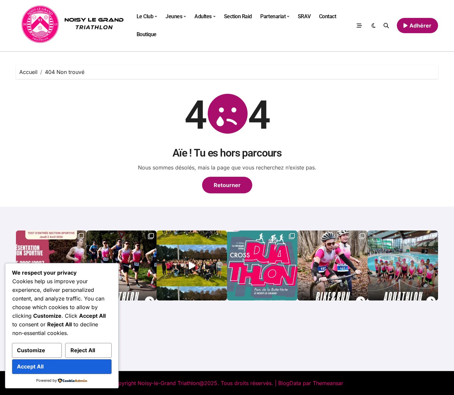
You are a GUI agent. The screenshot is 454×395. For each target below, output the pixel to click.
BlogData (289, 383)
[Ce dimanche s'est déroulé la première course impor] (121, 265)
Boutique (147, 34)
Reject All (82, 350)
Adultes (203, 16)
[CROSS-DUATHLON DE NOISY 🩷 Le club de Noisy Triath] (262, 265)
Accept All (30, 366)
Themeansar (328, 383)
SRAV (304, 16)
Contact (327, 16)
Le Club (145, 16)
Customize (31, 350)
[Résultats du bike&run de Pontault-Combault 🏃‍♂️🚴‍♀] (332, 265)
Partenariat (272, 16)
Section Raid (238, 16)
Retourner (227, 185)
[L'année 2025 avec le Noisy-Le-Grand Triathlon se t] (192, 265)
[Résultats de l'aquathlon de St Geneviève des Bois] (403, 265)
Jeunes (174, 16)
